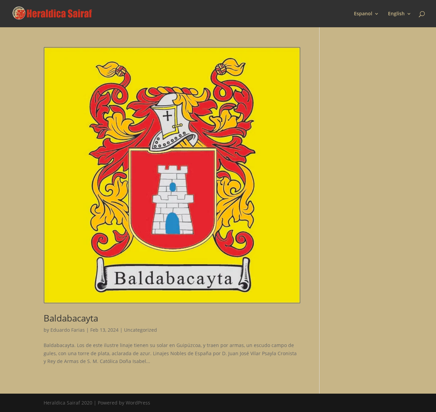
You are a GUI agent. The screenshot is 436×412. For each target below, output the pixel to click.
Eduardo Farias (67, 330)
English (396, 14)
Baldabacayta (71, 318)
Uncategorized (140, 330)
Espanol (363, 14)
